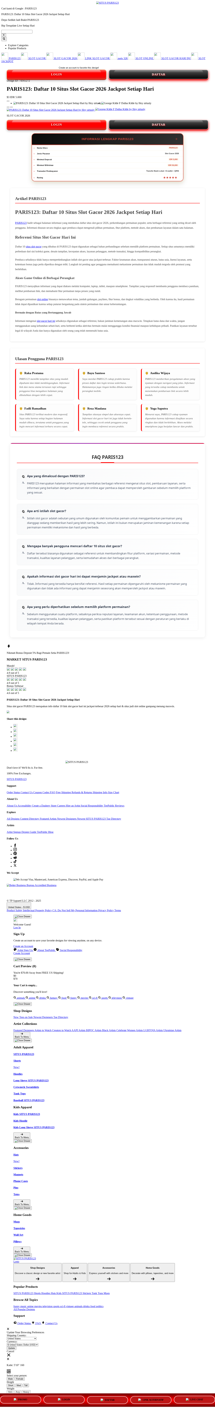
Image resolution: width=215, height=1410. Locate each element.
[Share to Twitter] (15, 727)
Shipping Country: (16, 1335)
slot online (42, 299)
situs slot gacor (33, 246)
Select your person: (17, 1375)
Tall (26, 1385)
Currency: (12, 1341)
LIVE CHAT (196, 1399)
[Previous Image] (11, 107)
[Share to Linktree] (15, 736)
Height (10, 1382)
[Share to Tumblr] (15, 750)
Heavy (26, 1392)
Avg (18, 1392)
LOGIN (56, 74)
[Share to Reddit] (15, 745)
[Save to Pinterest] (15, 741)
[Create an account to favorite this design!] (8, 101)
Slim (10, 1392)
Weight (10, 1388)
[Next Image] (8, 107)
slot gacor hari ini (46, 321)
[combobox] (16, 31)
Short (10, 1385)
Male (10, 1379)
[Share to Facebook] (15, 731)
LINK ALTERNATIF (153, 1399)
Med (19, 1385)
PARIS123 (21, 222)
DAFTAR (158, 74)
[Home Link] (26, 1260)
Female (19, 1379)
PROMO (22, 1400)
